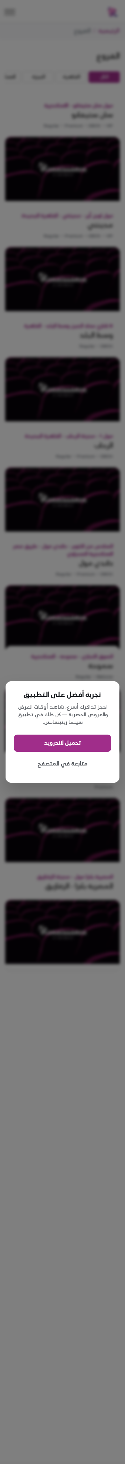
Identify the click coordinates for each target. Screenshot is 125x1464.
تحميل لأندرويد (62, 743)
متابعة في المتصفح (63, 763)
